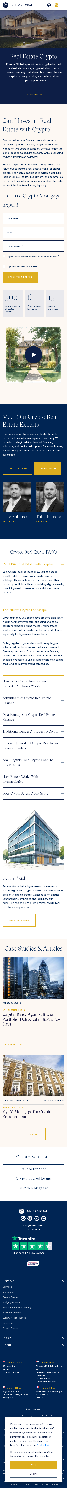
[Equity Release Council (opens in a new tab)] (33, 1263)
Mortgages (8, 1292)
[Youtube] (36, 1218)
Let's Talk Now (19, 921)
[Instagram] (29, 1218)
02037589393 (56, 5)
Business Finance (12, 1313)
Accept (33, 1464)
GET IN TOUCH (47, 469)
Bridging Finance (11, 1302)
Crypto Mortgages (33, 1188)
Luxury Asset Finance (14, 1318)
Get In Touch (33, 94)
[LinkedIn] (43, 1218)
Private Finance (11, 1328)
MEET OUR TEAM (17, 469)
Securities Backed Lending (17, 1308)
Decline (34, 1473)
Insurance (8, 1323)
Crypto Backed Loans (33, 1178)
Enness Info (16, 1416)
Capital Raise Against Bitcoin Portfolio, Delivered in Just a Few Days (32, 1019)
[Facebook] (23, 1218)
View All (33, 1135)
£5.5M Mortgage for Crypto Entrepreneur (27, 1114)
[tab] (33, 1280)
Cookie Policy (44, 1445)
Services (7, 1287)
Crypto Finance (33, 1169)
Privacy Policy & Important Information (35, 1416)
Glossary (54, 1416)
